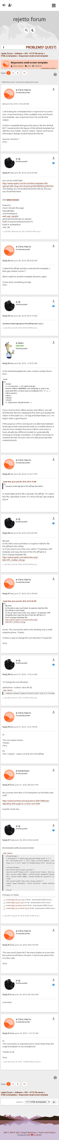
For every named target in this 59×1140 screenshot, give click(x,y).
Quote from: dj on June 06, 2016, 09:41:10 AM (19, 482)
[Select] (9, 690)
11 (24, 73)
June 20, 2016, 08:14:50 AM (20, 994)
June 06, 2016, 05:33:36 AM (19, 173)
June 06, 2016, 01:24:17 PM (19, 474)
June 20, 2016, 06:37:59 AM (20, 945)
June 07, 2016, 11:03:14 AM (19, 674)
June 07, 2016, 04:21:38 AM (19, 593)
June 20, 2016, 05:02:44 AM (20, 840)
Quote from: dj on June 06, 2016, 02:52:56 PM (19, 601)
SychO (39, 1135)
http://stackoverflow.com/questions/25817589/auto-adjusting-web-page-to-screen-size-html (26, 802)
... (21, 73)
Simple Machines (28, 1132)
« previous (45, 68)
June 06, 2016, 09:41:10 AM (19, 316)
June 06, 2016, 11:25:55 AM (19, 363)
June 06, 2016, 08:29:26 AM (19, 260)
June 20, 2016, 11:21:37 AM (20, 1033)
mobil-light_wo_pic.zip (15, 900)
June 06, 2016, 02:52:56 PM (19, 533)
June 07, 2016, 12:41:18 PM (19, 727)
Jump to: (19, 1102)
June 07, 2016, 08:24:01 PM (20, 785)
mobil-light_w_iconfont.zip (16, 908)
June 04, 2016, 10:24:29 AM (15, 104)
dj (19, 158)
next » (53, 68)
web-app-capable (10, 216)
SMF (5, 1132)
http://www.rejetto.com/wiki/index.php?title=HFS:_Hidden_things (20, 558)
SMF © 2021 (14, 1132)
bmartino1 (24, 770)
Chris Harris (18, 66)
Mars (21, 342)
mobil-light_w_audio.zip (15, 905)
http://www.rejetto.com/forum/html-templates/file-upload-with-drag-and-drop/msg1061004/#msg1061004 (27, 184)
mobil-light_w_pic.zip (14, 903)
